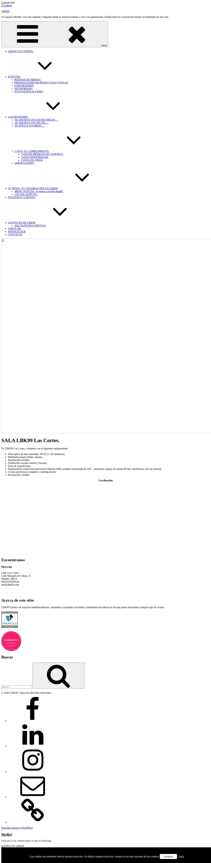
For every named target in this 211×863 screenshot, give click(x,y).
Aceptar (168, 856)
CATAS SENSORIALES (34, 157)
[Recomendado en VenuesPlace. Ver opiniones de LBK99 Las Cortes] (9, 627)
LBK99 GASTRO (24, 163)
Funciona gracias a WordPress (17, 827)
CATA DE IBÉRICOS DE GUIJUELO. (42, 154)
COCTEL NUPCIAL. (26, 194)
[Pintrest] (32, 822)
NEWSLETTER (17, 231)
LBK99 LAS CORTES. (20, 51)
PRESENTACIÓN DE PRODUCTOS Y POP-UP (41, 82)
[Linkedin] (32, 746)
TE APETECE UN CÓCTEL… (32, 122)
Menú (104, 45)
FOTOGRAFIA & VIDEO (29, 91)
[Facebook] (32, 720)
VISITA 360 (14, 228)
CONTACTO (15, 234)
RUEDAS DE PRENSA (28, 79)
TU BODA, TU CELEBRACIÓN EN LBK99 (33, 188)
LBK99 (5, 11)
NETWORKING (24, 88)
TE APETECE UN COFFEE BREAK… (36, 119)
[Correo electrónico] (32, 796)
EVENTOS (14, 76)
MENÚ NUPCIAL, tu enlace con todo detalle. (39, 191)
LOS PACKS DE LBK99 (21, 222)
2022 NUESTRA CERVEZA (30, 225)
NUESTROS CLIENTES (21, 197)
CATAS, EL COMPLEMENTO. (32, 151)
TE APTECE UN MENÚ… (29, 125)
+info (181, 856)
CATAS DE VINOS (32, 160)
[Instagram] (32, 771)
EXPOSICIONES (24, 85)
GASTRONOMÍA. (18, 116)
